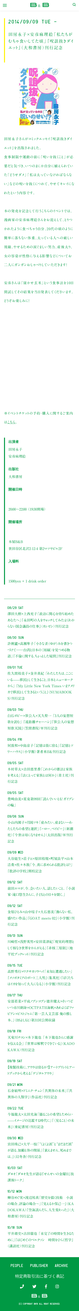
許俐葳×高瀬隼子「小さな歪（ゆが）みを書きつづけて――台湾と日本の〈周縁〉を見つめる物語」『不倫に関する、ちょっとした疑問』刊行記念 (39, 650)
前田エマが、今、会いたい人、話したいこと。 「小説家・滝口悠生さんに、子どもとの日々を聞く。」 (41, 891)
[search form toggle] (74, 5)
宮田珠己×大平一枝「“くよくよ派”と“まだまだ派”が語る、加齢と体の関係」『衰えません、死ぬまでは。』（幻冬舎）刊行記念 (40, 1150)
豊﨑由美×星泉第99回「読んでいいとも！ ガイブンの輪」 (40, 802)
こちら (11, 422)
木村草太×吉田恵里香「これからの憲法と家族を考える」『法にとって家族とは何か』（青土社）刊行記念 (40, 775)
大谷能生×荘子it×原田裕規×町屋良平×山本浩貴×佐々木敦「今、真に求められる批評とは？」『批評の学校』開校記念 (40, 865)
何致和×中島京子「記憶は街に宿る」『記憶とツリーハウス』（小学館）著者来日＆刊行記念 (40, 748)
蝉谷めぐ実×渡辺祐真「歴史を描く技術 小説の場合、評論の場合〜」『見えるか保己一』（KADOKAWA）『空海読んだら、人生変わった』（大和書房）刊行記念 (40, 1207)
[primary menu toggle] (5, 5)
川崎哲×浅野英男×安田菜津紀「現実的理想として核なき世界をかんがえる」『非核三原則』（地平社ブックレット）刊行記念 (40, 948)
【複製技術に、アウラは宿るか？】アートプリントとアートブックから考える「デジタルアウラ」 (41, 1070)
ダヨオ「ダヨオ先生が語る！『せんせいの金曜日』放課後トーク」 (40, 1177)
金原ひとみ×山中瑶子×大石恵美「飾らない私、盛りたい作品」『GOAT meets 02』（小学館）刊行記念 (41, 918)
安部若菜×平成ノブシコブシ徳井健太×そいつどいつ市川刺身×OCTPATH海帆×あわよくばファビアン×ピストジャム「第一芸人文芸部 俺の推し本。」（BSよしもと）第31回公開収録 (40, 1010)
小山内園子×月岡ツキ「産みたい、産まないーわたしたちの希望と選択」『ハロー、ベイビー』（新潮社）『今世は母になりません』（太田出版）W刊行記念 (40, 832)
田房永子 (15, 449)
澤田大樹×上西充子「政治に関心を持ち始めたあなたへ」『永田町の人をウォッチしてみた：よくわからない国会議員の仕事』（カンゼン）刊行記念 (41, 620)
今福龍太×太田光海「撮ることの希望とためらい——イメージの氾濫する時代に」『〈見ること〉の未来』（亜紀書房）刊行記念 (40, 1121)
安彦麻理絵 (17, 456)
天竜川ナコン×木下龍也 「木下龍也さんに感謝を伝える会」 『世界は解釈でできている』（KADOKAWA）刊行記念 (41, 1044)
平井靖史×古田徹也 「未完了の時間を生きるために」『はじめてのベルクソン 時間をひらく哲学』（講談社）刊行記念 (40, 1240)
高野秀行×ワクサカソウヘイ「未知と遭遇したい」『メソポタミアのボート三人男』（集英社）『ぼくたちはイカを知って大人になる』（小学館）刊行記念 (40, 978)
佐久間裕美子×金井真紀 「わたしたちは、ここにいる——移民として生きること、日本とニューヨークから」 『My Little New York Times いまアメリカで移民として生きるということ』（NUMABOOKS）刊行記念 (40, 686)
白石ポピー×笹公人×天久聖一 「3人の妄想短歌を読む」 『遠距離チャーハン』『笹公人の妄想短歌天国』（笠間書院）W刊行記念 (40, 722)
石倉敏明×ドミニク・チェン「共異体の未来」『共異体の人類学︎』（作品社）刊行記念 (39, 1094)
